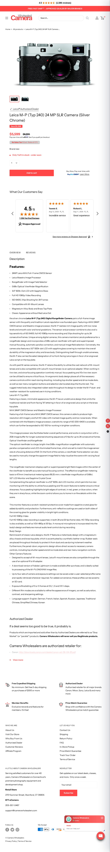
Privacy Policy (11, 841)
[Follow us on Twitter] (12, 830)
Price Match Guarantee (70, 751)
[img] (29, 214)
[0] (102, 18)
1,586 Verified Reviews (29, 218)
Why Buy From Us (13, 738)
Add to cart (31, 173)
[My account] (97, 18)
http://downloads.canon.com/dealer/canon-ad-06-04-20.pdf (47, 652)
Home (7, 29)
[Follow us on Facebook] (7, 830)
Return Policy (66, 738)
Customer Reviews (14, 747)
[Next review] (97, 214)
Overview (15, 252)
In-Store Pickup (67, 747)
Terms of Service (67, 759)
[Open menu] (6, 18)
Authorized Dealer (13, 742)
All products (18, 29)
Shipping (64, 734)
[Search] (87, 18)
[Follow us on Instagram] (17, 830)
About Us (9, 730)
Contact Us (65, 730)
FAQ (62, 742)
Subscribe (68, 793)
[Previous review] (12, 214)
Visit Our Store (12, 734)
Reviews (30, 252)
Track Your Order (68, 755)
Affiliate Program (13, 751)
